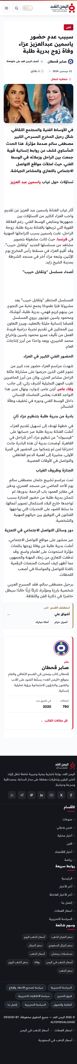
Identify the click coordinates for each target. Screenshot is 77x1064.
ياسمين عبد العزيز (25, 181)
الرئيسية (67, 878)
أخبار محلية (64, 835)
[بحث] (16, 8)
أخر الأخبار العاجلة (60, 894)
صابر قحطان (57, 61)
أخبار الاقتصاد (63, 852)
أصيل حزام (61, 622)
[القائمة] (6, 8)
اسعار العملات (63, 911)
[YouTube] (51, 795)
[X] (61, 795)
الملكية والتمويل (63, 1004)
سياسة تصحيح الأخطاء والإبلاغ (26, 987)
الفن (68, 27)
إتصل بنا (66, 903)
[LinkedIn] (41, 795)
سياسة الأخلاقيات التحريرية (33, 996)
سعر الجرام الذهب (62, 936)
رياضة (68, 860)
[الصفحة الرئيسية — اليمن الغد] (62, 8)
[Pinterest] (32, 795)
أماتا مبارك (42, 622)
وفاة (37, 962)
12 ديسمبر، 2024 (62, 71)
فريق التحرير (64, 996)
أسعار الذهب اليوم (34, 936)
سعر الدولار (35, 945)
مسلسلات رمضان (61, 953)
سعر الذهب (65, 970)
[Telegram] (22, 795)
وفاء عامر (65, 388)
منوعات (67, 819)
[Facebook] (71, 795)
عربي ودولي (64, 827)
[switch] (27, 8)
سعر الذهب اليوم (18, 962)
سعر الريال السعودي (60, 945)
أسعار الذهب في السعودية (55, 1040)
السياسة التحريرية (60, 919)
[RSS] (12, 795)
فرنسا (62, 239)
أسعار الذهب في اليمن (59, 962)
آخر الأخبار (65, 886)
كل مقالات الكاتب (54, 720)
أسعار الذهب (37, 953)
